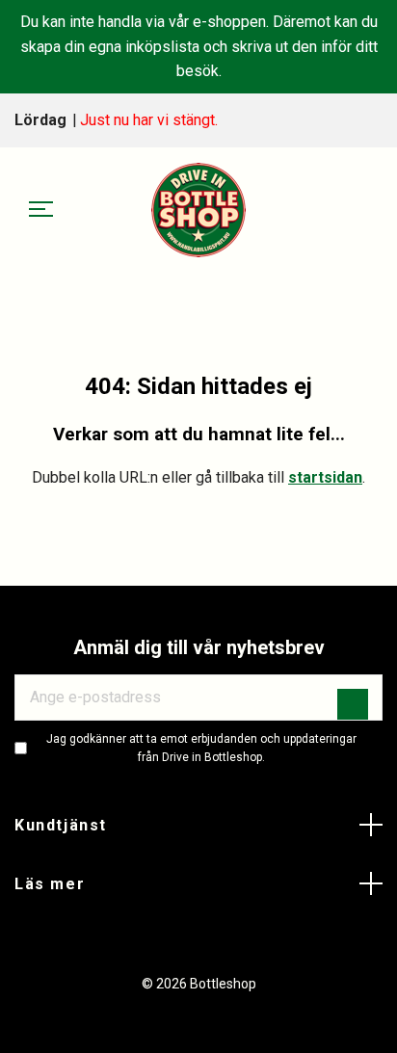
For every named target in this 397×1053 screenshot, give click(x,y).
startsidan (325, 477)
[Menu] (41, 209)
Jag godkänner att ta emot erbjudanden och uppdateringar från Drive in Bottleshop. (201, 748)
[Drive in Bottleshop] (198, 210)
